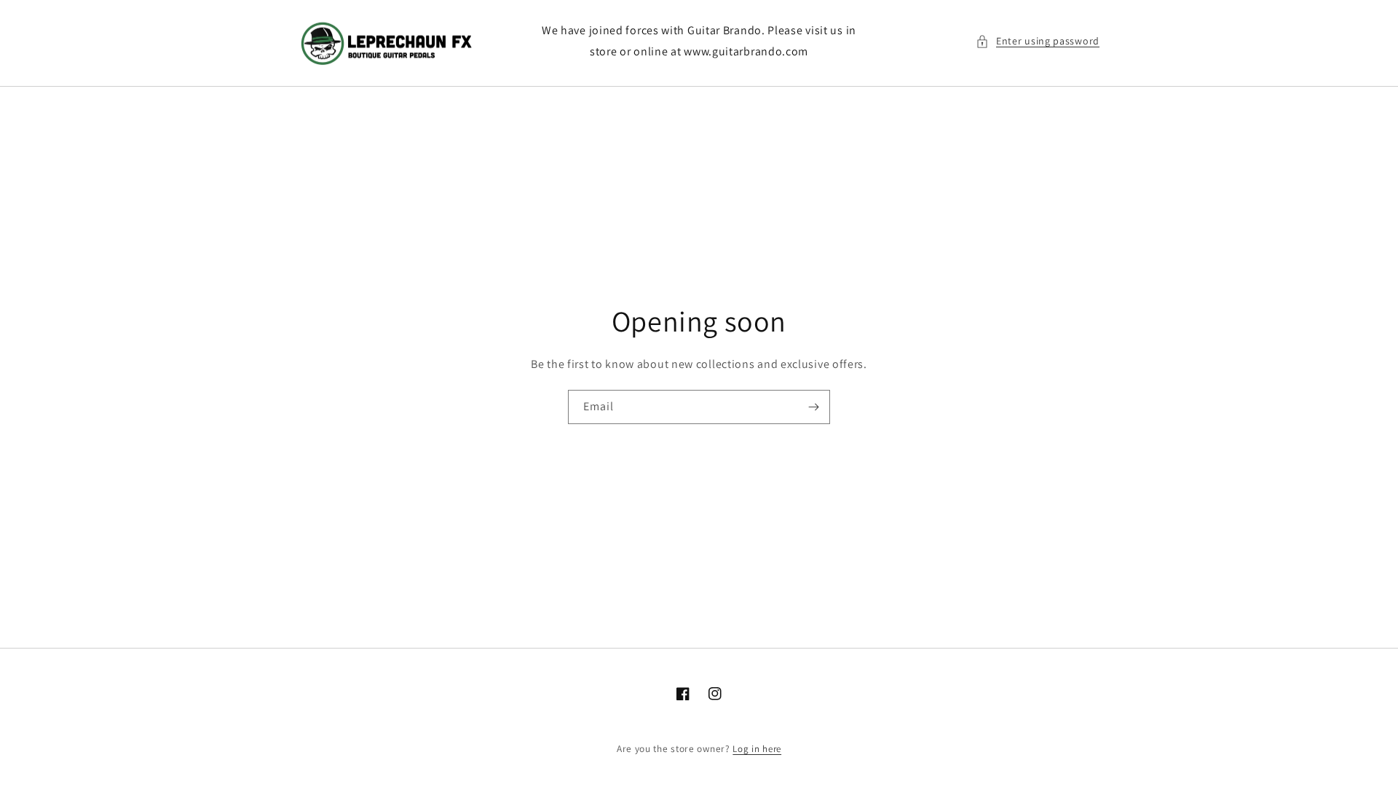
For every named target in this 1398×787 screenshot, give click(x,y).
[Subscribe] (813, 407)
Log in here (756, 749)
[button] (1037, 41)
